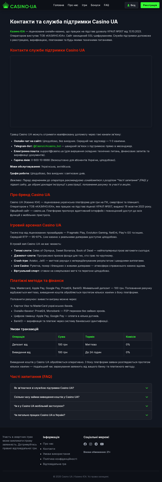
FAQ (106, 5)
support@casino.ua (52, 151)
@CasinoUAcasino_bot (47, 146)
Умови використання (56, 453)
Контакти (49, 448)
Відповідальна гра (54, 464)
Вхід (133, 5)
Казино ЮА (17, 31)
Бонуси (95, 5)
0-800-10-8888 (40, 160)
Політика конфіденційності (60, 458)
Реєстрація (150, 5)
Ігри (84, 5)
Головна (58, 5)
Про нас (73, 5)
